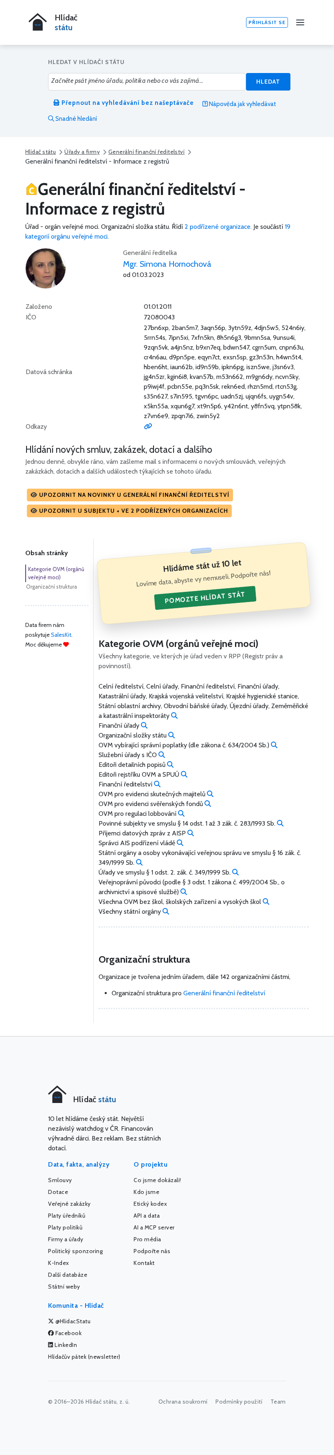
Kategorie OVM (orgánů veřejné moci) (56, 573)
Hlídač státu (40, 151)
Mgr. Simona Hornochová (167, 264)
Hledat (268, 81)
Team (278, 1401)
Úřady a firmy (82, 151)
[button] (130, 495)
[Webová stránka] (148, 426)
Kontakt (144, 1263)
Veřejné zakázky (69, 1203)
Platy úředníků (66, 1215)
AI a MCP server (154, 1227)
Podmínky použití (238, 1401)
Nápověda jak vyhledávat (242, 104)
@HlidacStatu (72, 1321)
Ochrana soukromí (183, 1401)
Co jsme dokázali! (157, 1180)
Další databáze (67, 1274)
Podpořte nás (152, 1251)
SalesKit (61, 634)
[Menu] (300, 22)
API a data (147, 1215)
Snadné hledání (75, 118)
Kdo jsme (146, 1192)
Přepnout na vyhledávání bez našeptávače (127, 102)
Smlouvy (60, 1180)
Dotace (58, 1192)
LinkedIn (65, 1345)
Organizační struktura (51, 586)
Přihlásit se (267, 22)
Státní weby (64, 1286)
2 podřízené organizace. (218, 226)
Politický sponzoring (75, 1251)
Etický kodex (150, 1203)
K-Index (58, 1263)
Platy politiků (65, 1227)
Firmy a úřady (66, 1239)
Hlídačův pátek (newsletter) (84, 1356)
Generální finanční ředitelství (146, 151)
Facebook (68, 1333)
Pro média (147, 1239)
